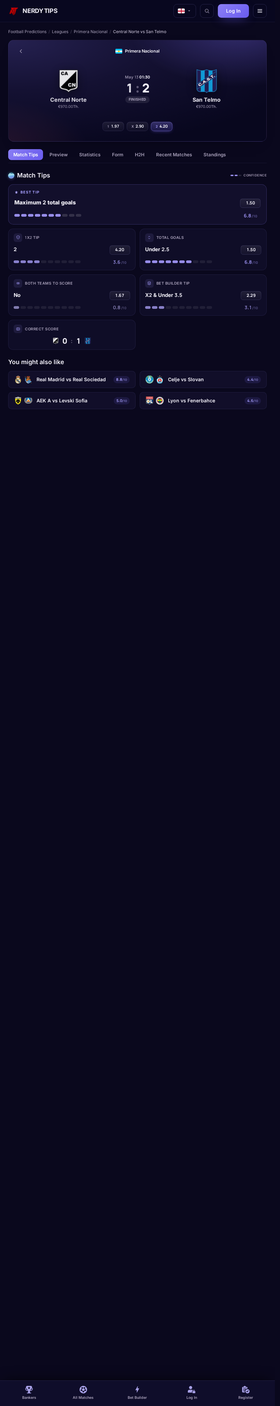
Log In (233, 11)
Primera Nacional (91, 31)
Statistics (89, 154)
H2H (139, 154)
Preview (59, 154)
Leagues (60, 31)
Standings (215, 154)
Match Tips (25, 154)
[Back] (21, 51)
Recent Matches (174, 154)
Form (117, 154)
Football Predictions (27, 31)
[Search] (207, 11)
